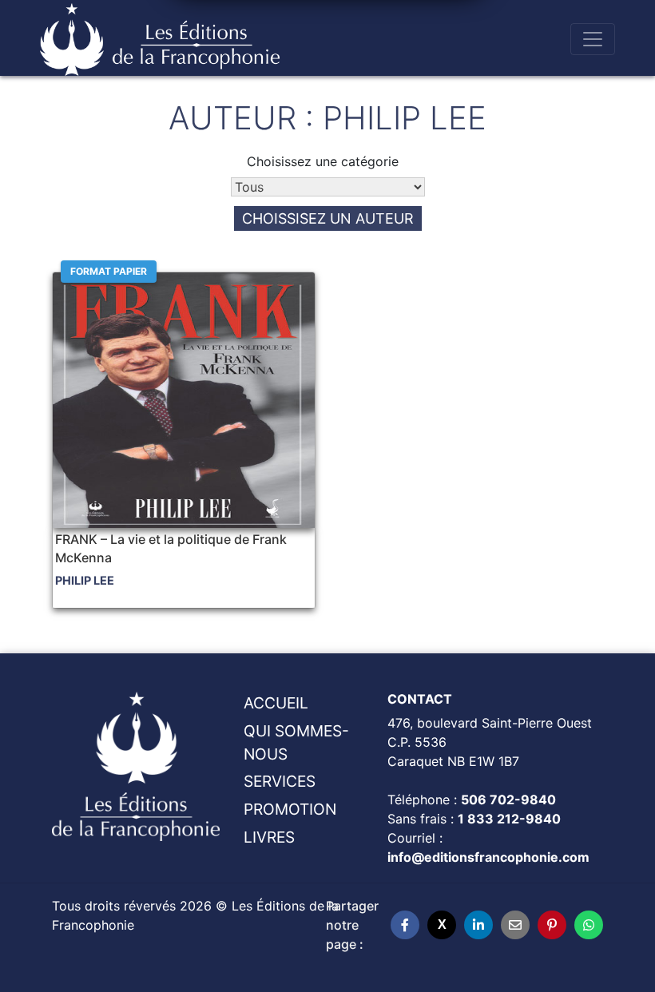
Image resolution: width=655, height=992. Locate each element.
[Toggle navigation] (592, 39)
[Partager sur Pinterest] (552, 925)
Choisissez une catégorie (323, 161)
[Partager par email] (515, 925)
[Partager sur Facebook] (405, 925)
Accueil (276, 702)
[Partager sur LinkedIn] (478, 925)
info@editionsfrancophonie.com (488, 857)
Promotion (290, 809)
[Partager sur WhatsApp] (588, 925)
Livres (269, 837)
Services (280, 781)
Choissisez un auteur (328, 218)
